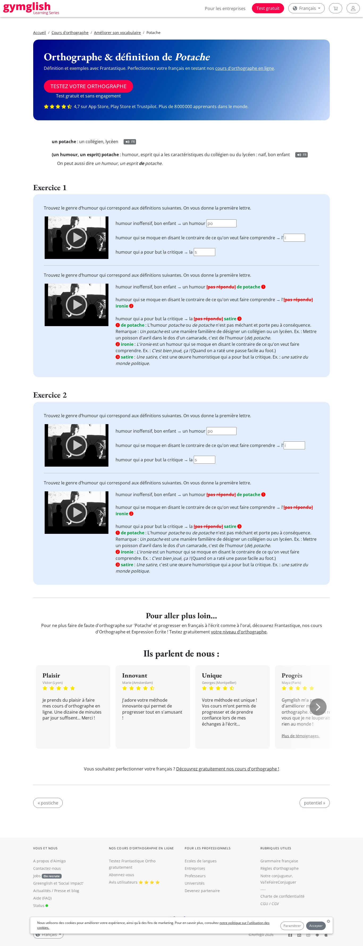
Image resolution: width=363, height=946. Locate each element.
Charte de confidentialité (282, 896)
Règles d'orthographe (279, 868)
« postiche (48, 803)
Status (39, 905)
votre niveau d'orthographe (239, 632)
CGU (264, 903)
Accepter (316, 925)
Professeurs (195, 875)
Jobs (46, 875)
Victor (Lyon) (53, 682)
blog (75, 890)
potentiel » (314, 803)
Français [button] (307, 8)
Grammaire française (279, 860)
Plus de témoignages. (301, 735)
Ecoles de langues (201, 860)
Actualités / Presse (49, 890)
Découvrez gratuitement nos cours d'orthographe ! (227, 769)
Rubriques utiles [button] (276, 848)
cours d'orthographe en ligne (244, 68)
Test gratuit (268, 8)
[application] (76, 237)
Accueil (39, 32)
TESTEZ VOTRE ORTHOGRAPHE (88, 86)
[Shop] (335, 8)
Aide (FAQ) (42, 898)
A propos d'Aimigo (49, 860)
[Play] (76, 237)
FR (133, 141)
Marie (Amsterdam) (137, 682)
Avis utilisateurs (123, 882)
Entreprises (195, 868)
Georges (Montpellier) (219, 682)
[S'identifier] (353, 8)
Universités (195, 883)
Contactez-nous (47, 868)
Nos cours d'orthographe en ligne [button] (141, 848)
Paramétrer (292, 925)
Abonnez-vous (121, 874)
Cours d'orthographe (70, 32)
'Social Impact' (70, 883)
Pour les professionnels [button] (208, 848)
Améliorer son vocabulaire (117, 32)
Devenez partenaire (202, 890)
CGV (275, 903)
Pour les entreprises (225, 8)
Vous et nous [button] (45, 848)
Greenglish (43, 883)
